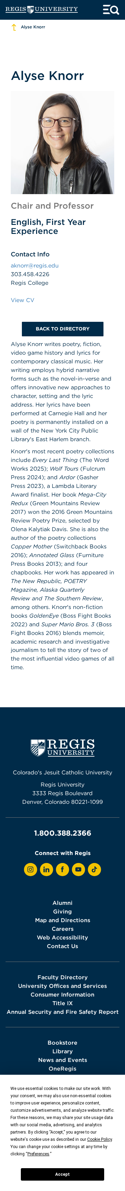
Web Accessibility (62, 937)
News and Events (62, 1059)
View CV (22, 300)
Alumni (62, 902)
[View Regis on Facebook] (62, 869)
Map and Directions (62, 920)
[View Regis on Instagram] (30, 869)
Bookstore (62, 1042)
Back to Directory (63, 329)
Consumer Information (62, 994)
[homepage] (42, 10)
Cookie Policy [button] (99, 1139)
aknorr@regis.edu (35, 265)
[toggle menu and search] (111, 10)
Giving (62, 911)
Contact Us (62, 946)
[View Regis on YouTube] (78, 869)
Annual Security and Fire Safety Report (63, 1011)
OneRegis (62, 1068)
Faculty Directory (63, 977)
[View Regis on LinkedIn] (46, 869)
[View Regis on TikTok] (94, 869)
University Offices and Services (62, 985)
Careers (63, 928)
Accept (62, 1174)
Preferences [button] (38, 1154)
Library (62, 1051)
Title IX (62, 1003)
